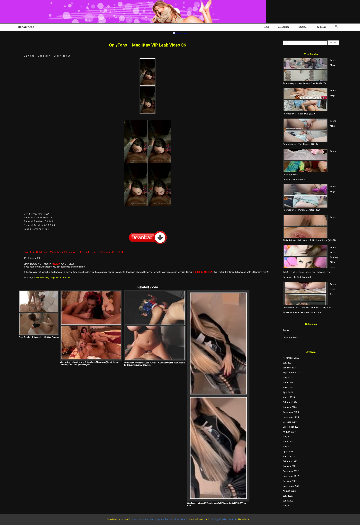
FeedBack (321, 27)
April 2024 (288, 392)
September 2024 (291, 372)
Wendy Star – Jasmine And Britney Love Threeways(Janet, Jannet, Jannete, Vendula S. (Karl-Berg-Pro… (90, 363)
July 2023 (287, 436)
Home (266, 27)
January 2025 (290, 367)
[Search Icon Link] (336, 27)
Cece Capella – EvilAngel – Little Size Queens (39, 337)
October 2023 (290, 422)
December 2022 (291, 471)
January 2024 (290, 407)
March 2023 (289, 456)
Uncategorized (290, 337)
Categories (284, 27)
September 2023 (291, 427)
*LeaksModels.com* (199, 519)
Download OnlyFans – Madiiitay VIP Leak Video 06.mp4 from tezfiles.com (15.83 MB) (74, 252)
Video (63, 277)
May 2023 (287, 446)
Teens (286, 330)
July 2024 (287, 377)
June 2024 (288, 382)
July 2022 (287, 496)
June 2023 (288, 441)
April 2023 (288, 451)
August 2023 (289, 432)
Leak (36, 277)
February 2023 (290, 461)
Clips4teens (26, 27)
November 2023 (291, 417)
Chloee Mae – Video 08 (295, 179)
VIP (68, 277)
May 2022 (287, 505)
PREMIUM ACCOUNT (203, 272)
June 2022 (288, 501)
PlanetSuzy (243, 519)
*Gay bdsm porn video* (118, 519)
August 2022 (289, 491)
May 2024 (287, 387)
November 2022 (291, 476)
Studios (303, 27)
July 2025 (287, 363)
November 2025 (291, 358)
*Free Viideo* (180, 519)
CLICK (56, 263)
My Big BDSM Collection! (223, 519)
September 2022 (291, 486)
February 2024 (290, 402)
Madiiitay (44, 277)
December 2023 (291, 412)
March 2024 (289, 397)
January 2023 (290, 466)
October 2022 (290, 481)
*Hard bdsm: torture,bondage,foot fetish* (152, 519)
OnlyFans (54, 277)
